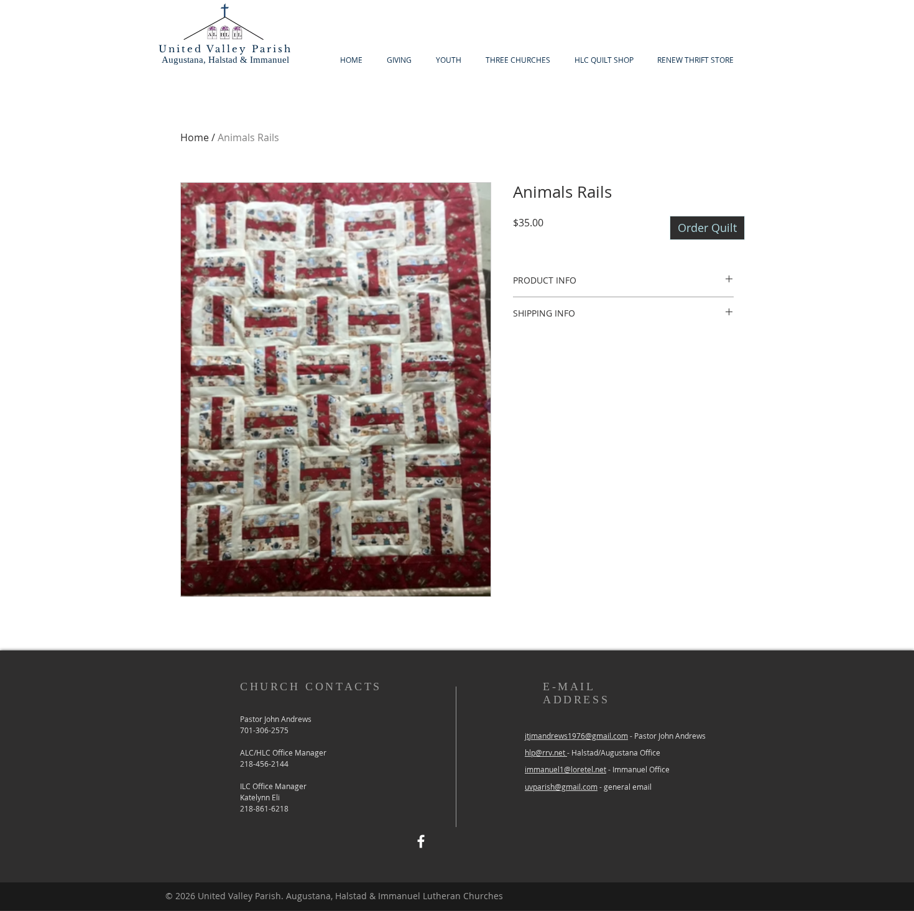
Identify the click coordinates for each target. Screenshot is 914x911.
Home (194, 137)
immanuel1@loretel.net (565, 769)
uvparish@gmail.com (561, 787)
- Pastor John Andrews (667, 736)
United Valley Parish (225, 49)
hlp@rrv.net (546, 752)
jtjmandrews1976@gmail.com (576, 736)
